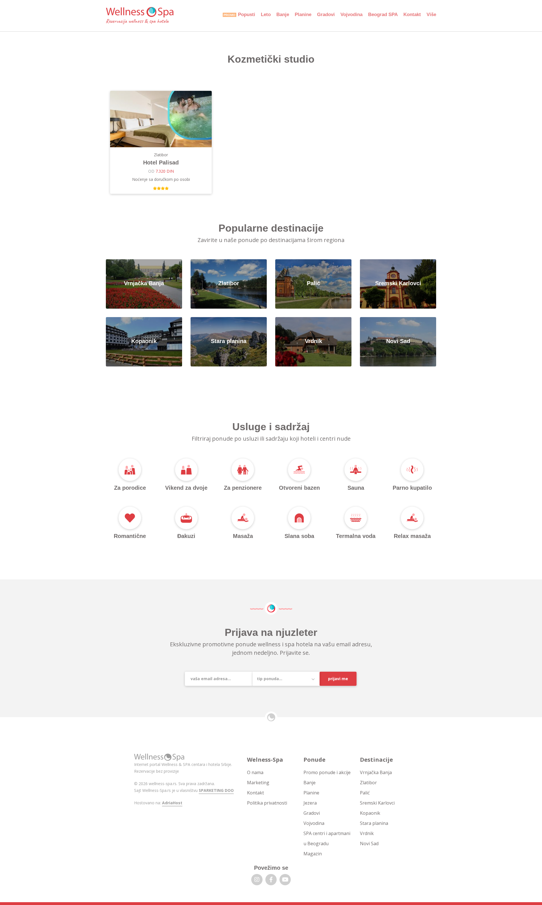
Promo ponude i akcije (327, 772)
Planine (303, 14)
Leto (266, 14)
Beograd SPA (383, 14)
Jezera (310, 803)
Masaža (243, 536)
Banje (282, 14)
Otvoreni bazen (299, 488)
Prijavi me (338, 678)
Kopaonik (370, 813)
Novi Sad (369, 843)
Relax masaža (412, 536)
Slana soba (299, 536)
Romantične (130, 536)
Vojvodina (351, 14)
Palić (365, 793)
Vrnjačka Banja (376, 772)
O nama (255, 772)
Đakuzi (186, 536)
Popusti (246, 14)
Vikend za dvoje (186, 488)
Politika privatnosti (267, 803)
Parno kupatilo (412, 488)
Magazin (312, 854)
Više (431, 14)
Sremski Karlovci (377, 803)
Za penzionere (243, 488)
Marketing (258, 782)
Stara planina (374, 823)
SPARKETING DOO (216, 790)
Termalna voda (355, 536)
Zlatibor (368, 782)
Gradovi (326, 14)
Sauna (356, 488)
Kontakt (412, 14)
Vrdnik (367, 833)
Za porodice (130, 488)
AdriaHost (172, 802)
